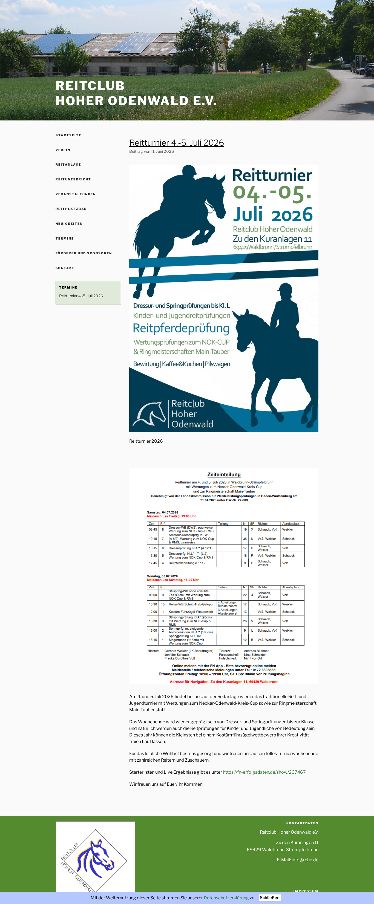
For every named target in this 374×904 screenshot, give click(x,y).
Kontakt (65, 268)
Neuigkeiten (69, 224)
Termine (65, 238)
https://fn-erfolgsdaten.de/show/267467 (264, 772)
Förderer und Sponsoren (84, 253)
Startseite (68, 135)
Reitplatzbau (71, 209)
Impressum (306, 891)
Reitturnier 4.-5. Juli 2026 (81, 295)
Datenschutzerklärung (226, 897)
